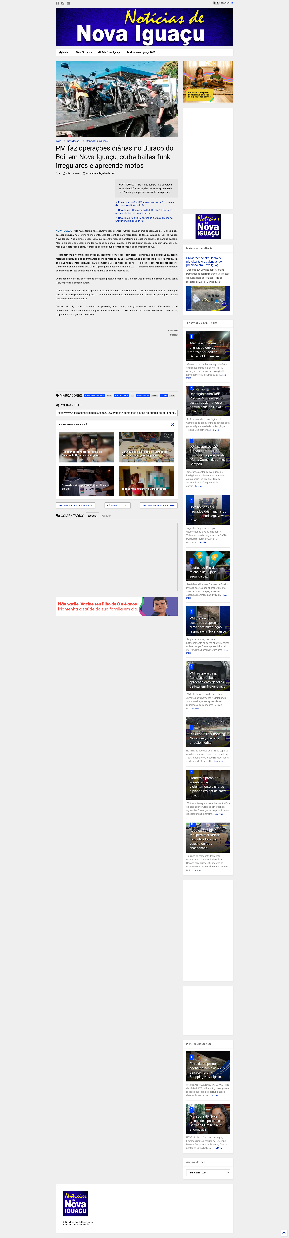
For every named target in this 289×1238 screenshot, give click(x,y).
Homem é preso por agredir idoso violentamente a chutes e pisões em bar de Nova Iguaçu (208, 786)
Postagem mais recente (75, 505)
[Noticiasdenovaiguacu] (73, 3)
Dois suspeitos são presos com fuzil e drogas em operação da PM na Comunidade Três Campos (208, 455)
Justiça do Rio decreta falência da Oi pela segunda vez (206, 572)
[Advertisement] (84, 202)
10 (192, 824)
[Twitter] (62, 3)
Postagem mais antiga (158, 505)
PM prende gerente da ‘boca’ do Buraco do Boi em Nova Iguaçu (82, 453)
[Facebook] (57, 3)
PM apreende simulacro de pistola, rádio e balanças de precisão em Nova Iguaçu (204, 261)
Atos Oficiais (82, 52)
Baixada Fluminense (97, 141)
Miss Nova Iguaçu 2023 (142, 52)
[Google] (68, 3)
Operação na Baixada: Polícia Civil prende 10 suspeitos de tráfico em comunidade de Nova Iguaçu (207, 402)
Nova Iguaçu (73, 141)
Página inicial (117, 505)
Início (65, 52)
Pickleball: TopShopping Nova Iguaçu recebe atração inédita (207, 738)
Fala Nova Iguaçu (111, 52)
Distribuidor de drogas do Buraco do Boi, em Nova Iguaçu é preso (144, 453)
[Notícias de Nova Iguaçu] (144, 44)
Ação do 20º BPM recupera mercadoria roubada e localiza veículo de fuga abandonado (205, 839)
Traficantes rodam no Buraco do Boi (144, 488)
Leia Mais (214, 430)
